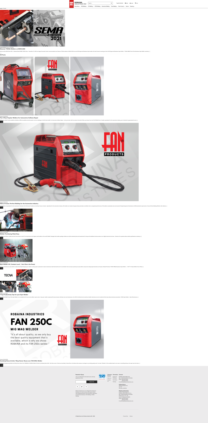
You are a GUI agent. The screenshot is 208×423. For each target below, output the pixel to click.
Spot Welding (113, 6)
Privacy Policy (125, 416)
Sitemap (131, 416)
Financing (132, 6)
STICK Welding (97, 6)
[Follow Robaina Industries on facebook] (77, 386)
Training (114, 381)
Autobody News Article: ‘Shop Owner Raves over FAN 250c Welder (21, 361)
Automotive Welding (105, 6)
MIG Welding (83, 6)
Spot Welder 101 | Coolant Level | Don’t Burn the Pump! (17, 264)
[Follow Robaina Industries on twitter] (81, 386)
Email (127, 3)
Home (1, 8)
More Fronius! (121, 6)
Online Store (77, 6)
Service (127, 6)
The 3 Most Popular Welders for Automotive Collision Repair (19, 118)
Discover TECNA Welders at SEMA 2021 (12, 49)
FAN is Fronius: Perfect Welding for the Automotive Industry (19, 203)
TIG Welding (90, 6)
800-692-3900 (120, 3)
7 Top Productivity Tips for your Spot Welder (14, 295)
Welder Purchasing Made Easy (9, 234)
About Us (109, 378)
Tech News (115, 380)
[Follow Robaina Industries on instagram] (86, 386)
